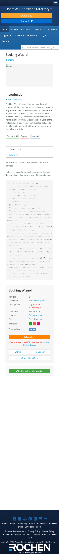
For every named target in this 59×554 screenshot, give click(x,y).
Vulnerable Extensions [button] (25, 35)
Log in (43, 35)
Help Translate (33, 534)
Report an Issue (49, 534)
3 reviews (10, 59)
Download (26, 15)
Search (37, 29)
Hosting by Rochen (29, 552)
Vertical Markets (15, 99)
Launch (25, 21)
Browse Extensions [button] (20, 29)
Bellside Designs (36, 300)
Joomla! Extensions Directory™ (29, 9)
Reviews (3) (13, 154)
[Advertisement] (29, 408)
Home (4, 29)
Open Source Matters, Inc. (27, 542)
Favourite (11, 136)
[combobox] (40, 47)
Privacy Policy (34, 531)
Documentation (30, 357)
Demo (20, 351)
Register (5, 41)
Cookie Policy (48, 531)
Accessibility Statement (15, 531)
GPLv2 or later (35, 315)
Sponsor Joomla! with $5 (14, 534)
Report (24, 136)
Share (34, 136)
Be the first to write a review (30, 370)
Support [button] (6, 35)
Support (41, 351)
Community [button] (50, 29)
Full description (14, 149)
